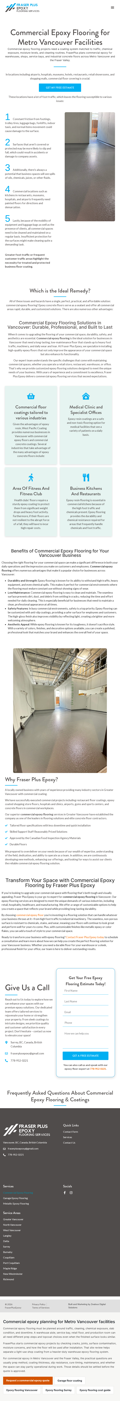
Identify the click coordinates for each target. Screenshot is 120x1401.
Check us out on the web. (78, 1176)
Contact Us (69, 1142)
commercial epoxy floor (30, 915)
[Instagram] (71, 1192)
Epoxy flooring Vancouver (22, 1390)
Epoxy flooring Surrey (59, 1390)
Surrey (6, 1246)
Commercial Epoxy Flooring (18, 1192)
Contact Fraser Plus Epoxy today (85, 937)
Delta (6, 1241)
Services (67, 1137)
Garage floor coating (70, 1380)
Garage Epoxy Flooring (15, 1198)
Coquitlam (8, 1257)
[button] (112, 7)
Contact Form (70, 1131)
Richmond (8, 1279)
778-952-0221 (98, 1068)
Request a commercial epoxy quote (28, 1380)
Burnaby (7, 1251)
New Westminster (13, 1273)
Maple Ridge (10, 1268)
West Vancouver (12, 1230)
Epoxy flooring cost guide (95, 1390)
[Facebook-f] (64, 1192)
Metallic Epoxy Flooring (16, 1203)
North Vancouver (12, 1224)
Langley (7, 1235)
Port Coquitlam (11, 1262)
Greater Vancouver (13, 1219)
